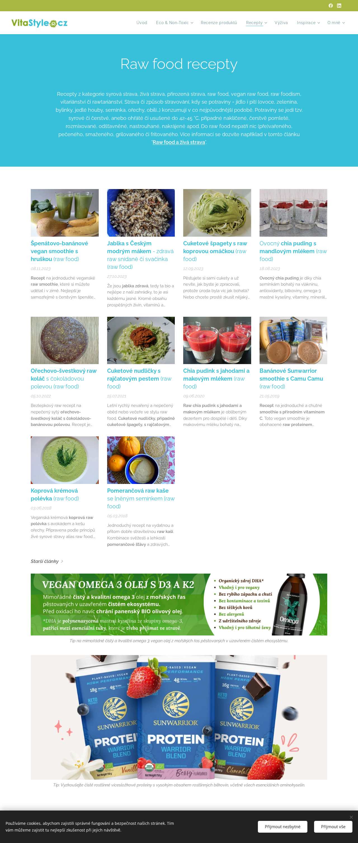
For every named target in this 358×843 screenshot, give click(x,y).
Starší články (45, 561)
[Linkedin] (339, 5)
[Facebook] (330, 5)
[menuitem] (143, 23)
